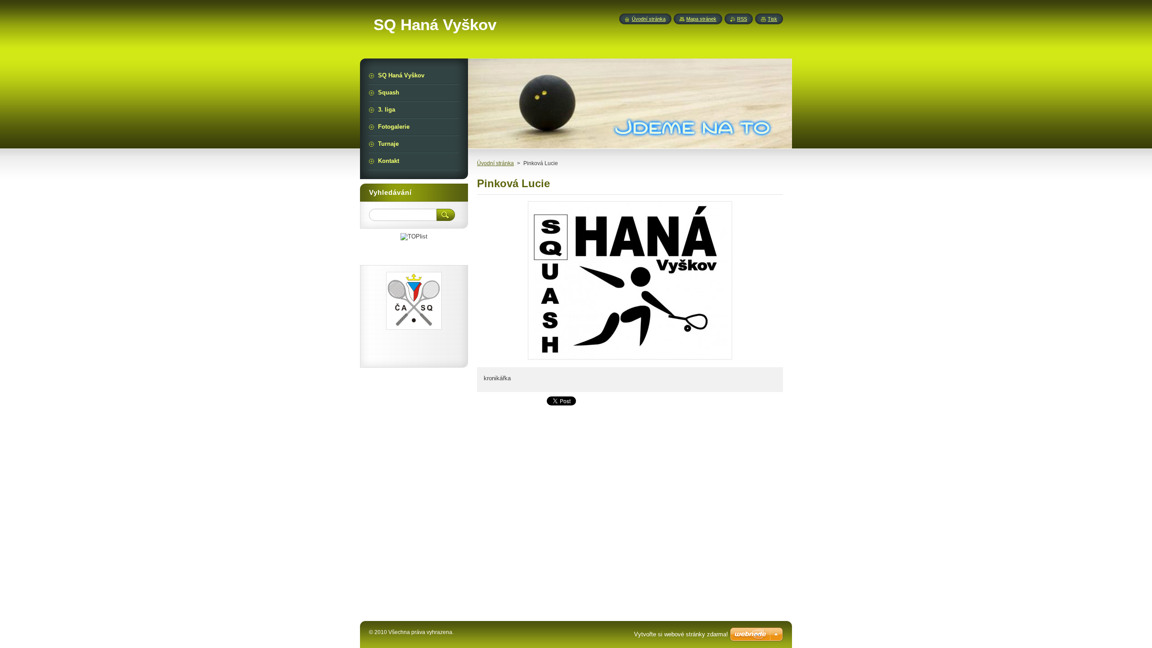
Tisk (772, 19)
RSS (742, 19)
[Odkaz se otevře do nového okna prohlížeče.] (630, 359)
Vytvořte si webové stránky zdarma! (681, 634)
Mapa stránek (701, 19)
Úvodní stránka (495, 163)
